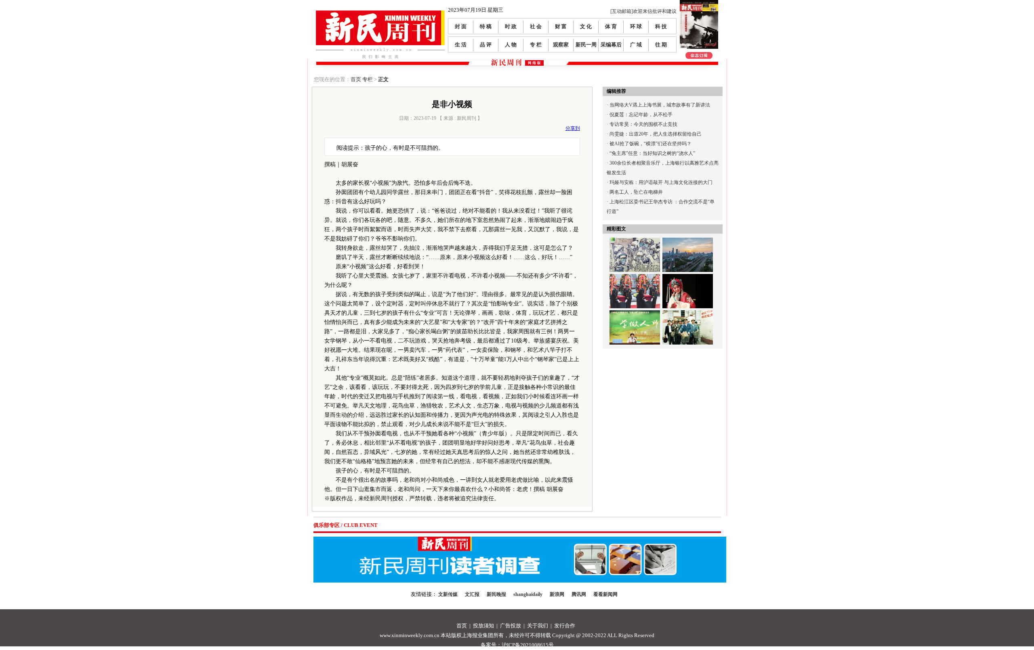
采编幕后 (611, 45)
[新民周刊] (380, 13)
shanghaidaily (527, 594)
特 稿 (486, 26)
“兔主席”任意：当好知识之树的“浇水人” (652, 153)
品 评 (486, 45)
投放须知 (483, 626)
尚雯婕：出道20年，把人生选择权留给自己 (655, 134)
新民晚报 (496, 594)
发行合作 (564, 626)
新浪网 (557, 594)
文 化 (586, 26)
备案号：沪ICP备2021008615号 (517, 645)
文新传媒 (448, 594)
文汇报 (472, 594)
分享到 (572, 128)
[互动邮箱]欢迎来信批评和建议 (643, 11)
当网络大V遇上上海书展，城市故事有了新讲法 (659, 105)
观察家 (561, 45)
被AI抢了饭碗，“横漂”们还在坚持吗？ (650, 143)
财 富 (561, 26)
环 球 (636, 26)
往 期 (661, 45)
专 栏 (536, 45)
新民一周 (586, 45)
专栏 (367, 79)
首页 (356, 79)
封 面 (461, 26)
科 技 (661, 26)
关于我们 (537, 626)
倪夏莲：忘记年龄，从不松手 (641, 114)
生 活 (461, 45)
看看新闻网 (605, 594)
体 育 (611, 26)
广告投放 (510, 626)
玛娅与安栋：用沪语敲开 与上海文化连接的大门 (660, 182)
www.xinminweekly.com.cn (409, 635)
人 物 (511, 45)
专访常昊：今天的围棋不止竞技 (643, 124)
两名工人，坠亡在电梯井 (636, 192)
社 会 (536, 26)
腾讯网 (579, 594)
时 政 (511, 26)
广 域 (636, 45)
